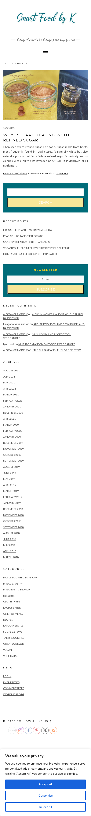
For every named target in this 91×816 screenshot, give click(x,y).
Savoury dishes (13, 625)
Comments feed (13, 688)
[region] (45, 782)
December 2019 (13, 442)
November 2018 (13, 515)
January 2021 (12, 406)
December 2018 (13, 509)
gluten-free (11, 601)
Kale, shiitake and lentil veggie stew (56, 350)
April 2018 (9, 551)
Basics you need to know (15, 173)
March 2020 (11, 424)
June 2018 (9, 539)
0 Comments (62, 173)
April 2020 (9, 418)
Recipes (8, 619)
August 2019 (11, 466)
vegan (7, 649)
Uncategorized (13, 643)
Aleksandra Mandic (15, 314)
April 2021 (9, 388)
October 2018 (12, 521)
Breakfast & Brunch (16, 589)
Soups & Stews (12, 631)
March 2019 (11, 490)
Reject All (45, 807)
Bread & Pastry (13, 583)
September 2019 (13, 460)
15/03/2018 (9, 127)
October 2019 (12, 454)
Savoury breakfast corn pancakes (26, 241)
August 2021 (11, 370)
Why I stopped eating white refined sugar (37, 137)
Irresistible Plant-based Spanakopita (27, 229)
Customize (46, 795)
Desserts (9, 595)
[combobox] (45, 192)
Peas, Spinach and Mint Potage (23, 236)
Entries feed (11, 682)
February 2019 (12, 497)
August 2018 (11, 533)
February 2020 (12, 430)
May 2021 (9, 382)
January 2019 (12, 502)
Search (45, 202)
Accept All (45, 784)
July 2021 (9, 376)
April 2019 (9, 485)
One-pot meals (13, 613)
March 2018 (11, 557)
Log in (7, 676)
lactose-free (12, 607)
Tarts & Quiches (13, 637)
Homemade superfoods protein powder (30, 253)
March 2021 (11, 394)
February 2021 (12, 400)
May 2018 (9, 545)
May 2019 (9, 478)
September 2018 (13, 527)
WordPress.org (13, 694)
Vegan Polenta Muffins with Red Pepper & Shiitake (36, 248)
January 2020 (12, 436)
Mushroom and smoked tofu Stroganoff (46, 344)
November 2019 (13, 448)
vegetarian (10, 655)
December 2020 (13, 412)
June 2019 (9, 473)
